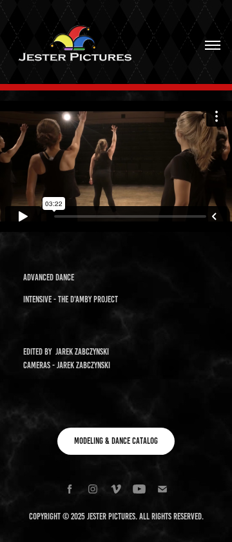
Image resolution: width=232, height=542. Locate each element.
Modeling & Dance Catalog (116, 441)
